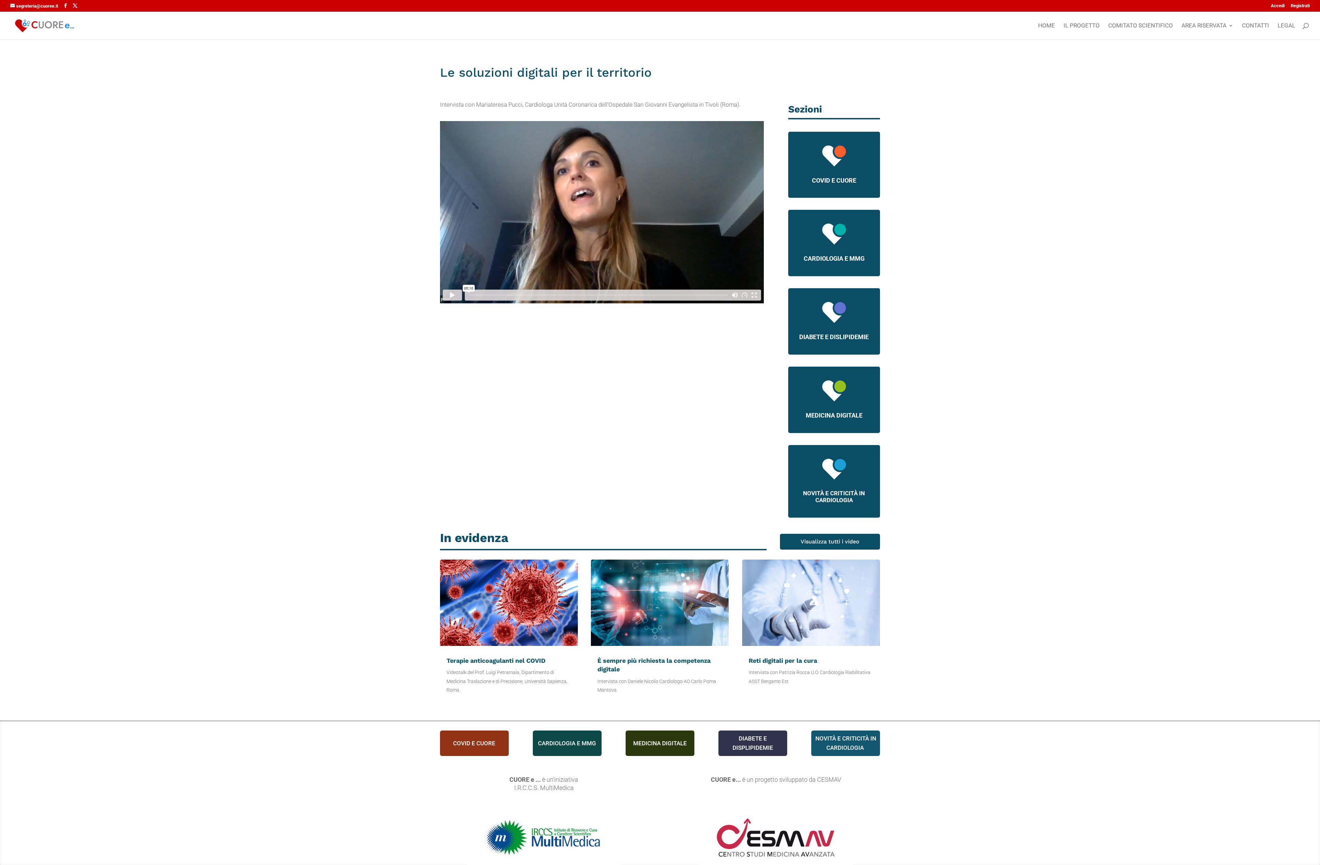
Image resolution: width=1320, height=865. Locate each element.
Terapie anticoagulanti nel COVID (496, 660)
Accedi (1278, 5)
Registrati (1300, 5)
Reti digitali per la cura (783, 660)
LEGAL (1286, 26)
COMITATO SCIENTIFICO (1140, 26)
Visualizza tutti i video (830, 541)
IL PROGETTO (1082, 26)
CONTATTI (1255, 26)
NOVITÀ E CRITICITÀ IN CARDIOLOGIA (834, 497)
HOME (1046, 26)
